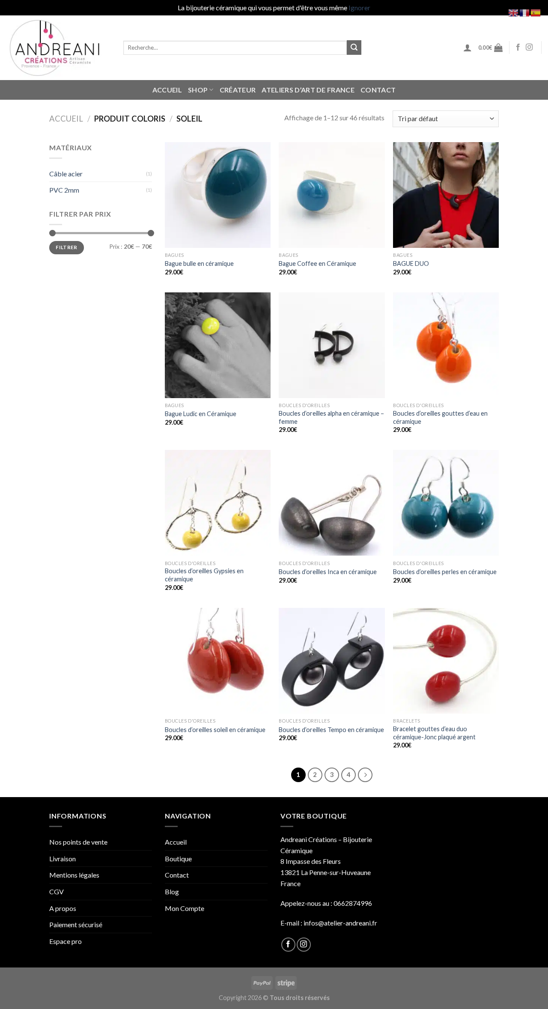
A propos (62, 908)
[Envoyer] (354, 47)
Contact (378, 90)
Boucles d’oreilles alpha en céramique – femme (331, 417)
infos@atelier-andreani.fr (340, 923)
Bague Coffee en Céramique (317, 263)
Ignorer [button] (359, 7)
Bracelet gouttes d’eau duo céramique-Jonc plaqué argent (434, 733)
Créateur (238, 90)
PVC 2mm (64, 190)
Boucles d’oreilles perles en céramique (445, 571)
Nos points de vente (78, 842)
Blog (172, 891)
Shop (198, 90)
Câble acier (66, 174)
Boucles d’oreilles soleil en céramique (215, 729)
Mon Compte (184, 908)
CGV (56, 891)
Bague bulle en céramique (199, 263)
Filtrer (66, 247)
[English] (513, 12)
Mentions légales (74, 875)
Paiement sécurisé (75, 924)
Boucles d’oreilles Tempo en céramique (331, 729)
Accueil (167, 90)
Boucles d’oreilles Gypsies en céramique (204, 575)
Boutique (178, 858)
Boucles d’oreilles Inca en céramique (328, 571)
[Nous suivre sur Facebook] (518, 47)
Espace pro (65, 941)
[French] (524, 12)
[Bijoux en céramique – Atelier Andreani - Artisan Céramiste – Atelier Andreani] (58, 47)
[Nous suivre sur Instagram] (529, 47)
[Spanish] (536, 12)
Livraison (62, 858)
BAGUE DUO (411, 263)
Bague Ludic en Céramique (200, 413)
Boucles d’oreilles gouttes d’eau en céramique (440, 417)
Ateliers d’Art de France (308, 90)
